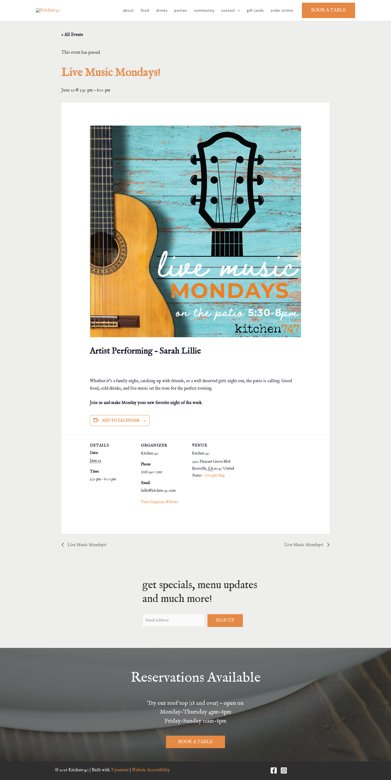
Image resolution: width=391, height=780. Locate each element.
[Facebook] (273, 770)
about (128, 10)
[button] (328, 10)
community (204, 10)
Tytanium (120, 770)
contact (228, 10)
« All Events (72, 34)
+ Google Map (213, 475)
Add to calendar (120, 420)
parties (180, 10)
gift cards (255, 10)
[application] (237, 10)
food (145, 10)
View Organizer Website (159, 502)
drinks (162, 10)
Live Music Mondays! (86, 545)
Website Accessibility (151, 770)
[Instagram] (283, 770)
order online (282, 10)
